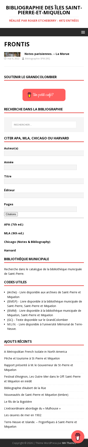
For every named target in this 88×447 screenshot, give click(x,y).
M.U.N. (11, 324)
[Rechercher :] (44, 124)
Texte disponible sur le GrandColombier (42, 320)
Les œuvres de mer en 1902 (22, 415)
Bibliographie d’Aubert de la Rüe (25, 388)
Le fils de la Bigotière (18, 402)
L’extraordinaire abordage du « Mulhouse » (32, 408)
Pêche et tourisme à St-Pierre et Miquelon (32, 358)
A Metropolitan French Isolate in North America (35, 352)
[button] (82, 32)
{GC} (10, 320)
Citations (11, 214)
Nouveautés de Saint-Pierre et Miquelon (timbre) (36, 395)
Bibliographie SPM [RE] (37, 58)
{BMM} (12, 310)
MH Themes (69, 443)
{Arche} (12, 292)
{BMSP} (12, 301)
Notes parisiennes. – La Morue (47, 54)
